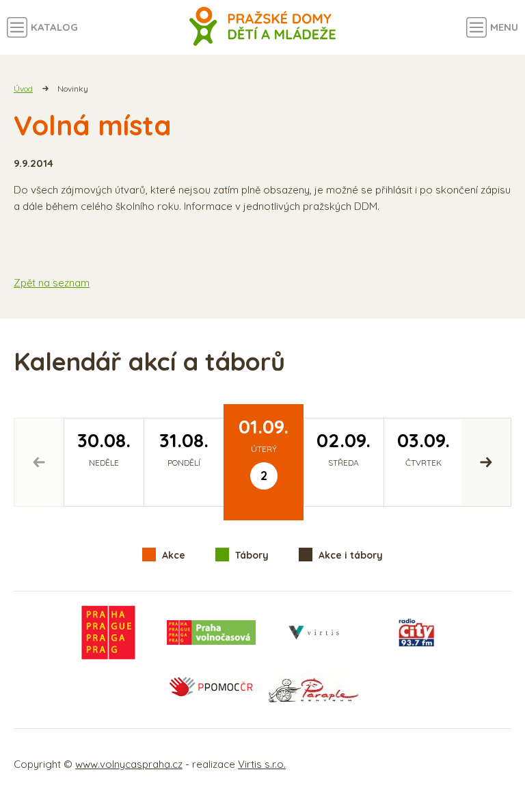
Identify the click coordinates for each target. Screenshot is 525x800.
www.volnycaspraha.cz (129, 764)
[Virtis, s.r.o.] (313, 632)
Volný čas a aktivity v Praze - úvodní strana (262, 27)
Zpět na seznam (52, 282)
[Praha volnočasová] (211, 632)
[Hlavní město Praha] (108, 632)
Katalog (54, 27)
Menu (504, 27)
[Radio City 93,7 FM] (416, 632)
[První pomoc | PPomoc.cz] (210, 687)
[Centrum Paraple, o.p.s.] (314, 687)
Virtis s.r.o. (262, 764)
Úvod (23, 88)
